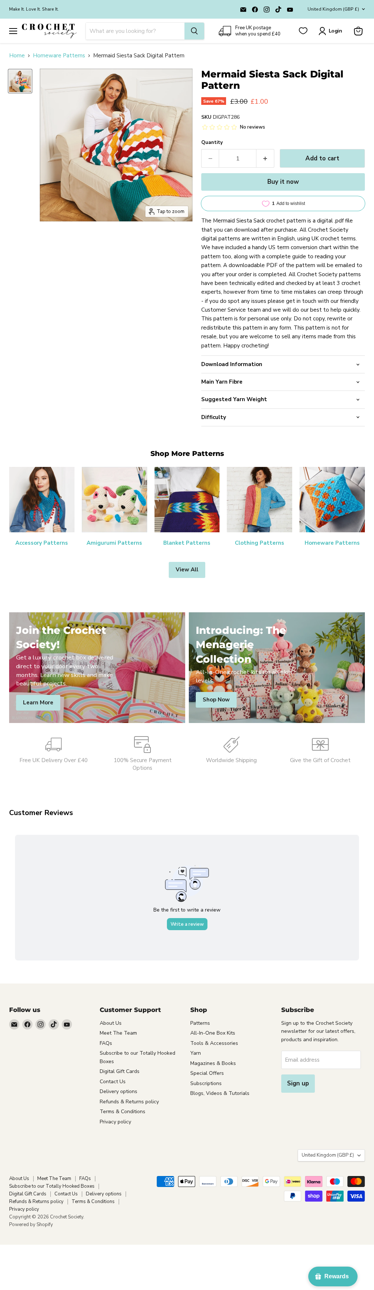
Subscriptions (206, 1083)
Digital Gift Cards (120, 1071)
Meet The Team (118, 1033)
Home (17, 56)
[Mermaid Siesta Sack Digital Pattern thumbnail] (20, 81)
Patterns (200, 1023)
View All (187, 569)
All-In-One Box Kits (212, 1033)
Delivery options (118, 1091)
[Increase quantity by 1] (265, 158)
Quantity (212, 142)
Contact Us (113, 1081)
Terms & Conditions (122, 1111)
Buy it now (283, 182)
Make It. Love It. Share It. (34, 9)
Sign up (298, 1083)
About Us (111, 1023)
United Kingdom (333, 9)
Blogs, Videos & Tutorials (219, 1093)
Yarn (195, 1053)
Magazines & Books (213, 1063)
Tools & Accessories (214, 1043)
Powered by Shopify (31, 1224)
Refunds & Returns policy (129, 1101)
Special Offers (207, 1073)
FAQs (106, 1043)
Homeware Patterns (59, 56)
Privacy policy (115, 1121)
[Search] (194, 31)
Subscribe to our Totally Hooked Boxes (52, 1186)
